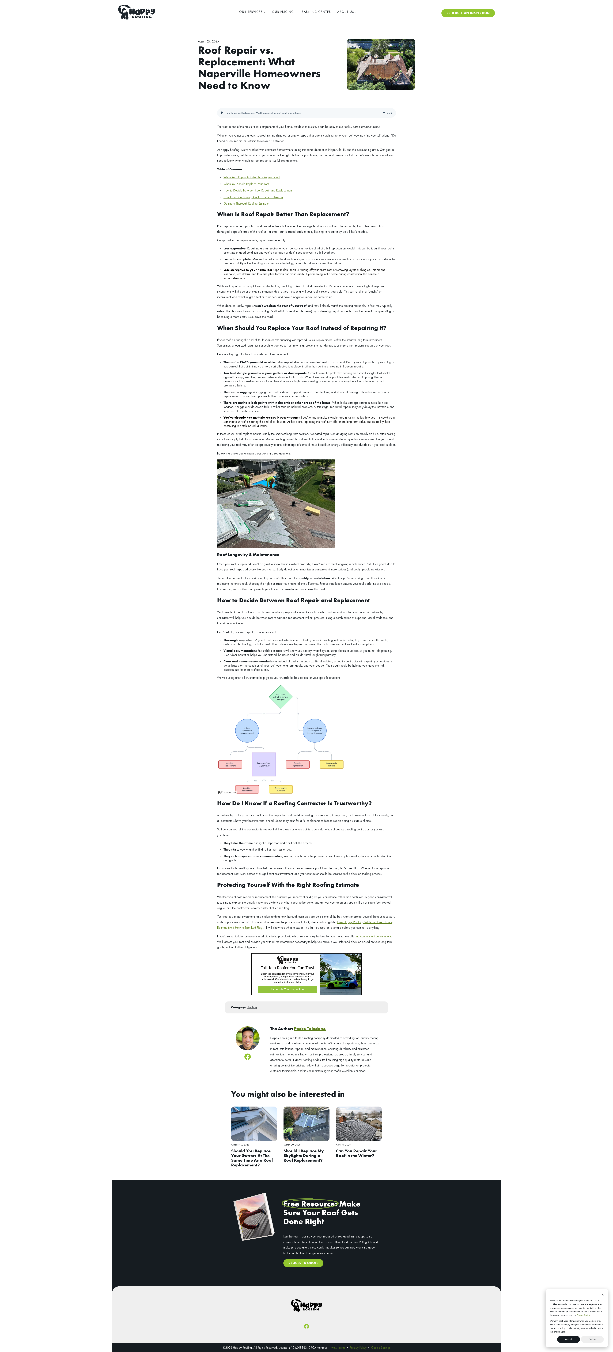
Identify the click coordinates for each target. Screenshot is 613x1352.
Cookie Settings (380, 1347)
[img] (384, 113)
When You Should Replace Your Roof (246, 184)
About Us (345, 12)
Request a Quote (303, 1263)
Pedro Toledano (310, 1028)
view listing (338, 1347)
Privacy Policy (583, 1315)
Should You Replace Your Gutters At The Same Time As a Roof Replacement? (252, 1158)
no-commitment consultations (373, 936)
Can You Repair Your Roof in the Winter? (356, 1153)
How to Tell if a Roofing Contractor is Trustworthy (253, 197)
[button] (222, 113)
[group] (306, 113)
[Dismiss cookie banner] (603, 1295)
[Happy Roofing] (136, 18)
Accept (568, 1339)
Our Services (251, 12)
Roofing (252, 1007)
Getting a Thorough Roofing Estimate (246, 203)
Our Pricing (283, 12)
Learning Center (315, 12)
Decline (592, 1339)
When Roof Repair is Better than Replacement (251, 177)
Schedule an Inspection (468, 13)
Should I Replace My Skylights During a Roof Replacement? (304, 1155)
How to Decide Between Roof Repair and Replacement (257, 190)
